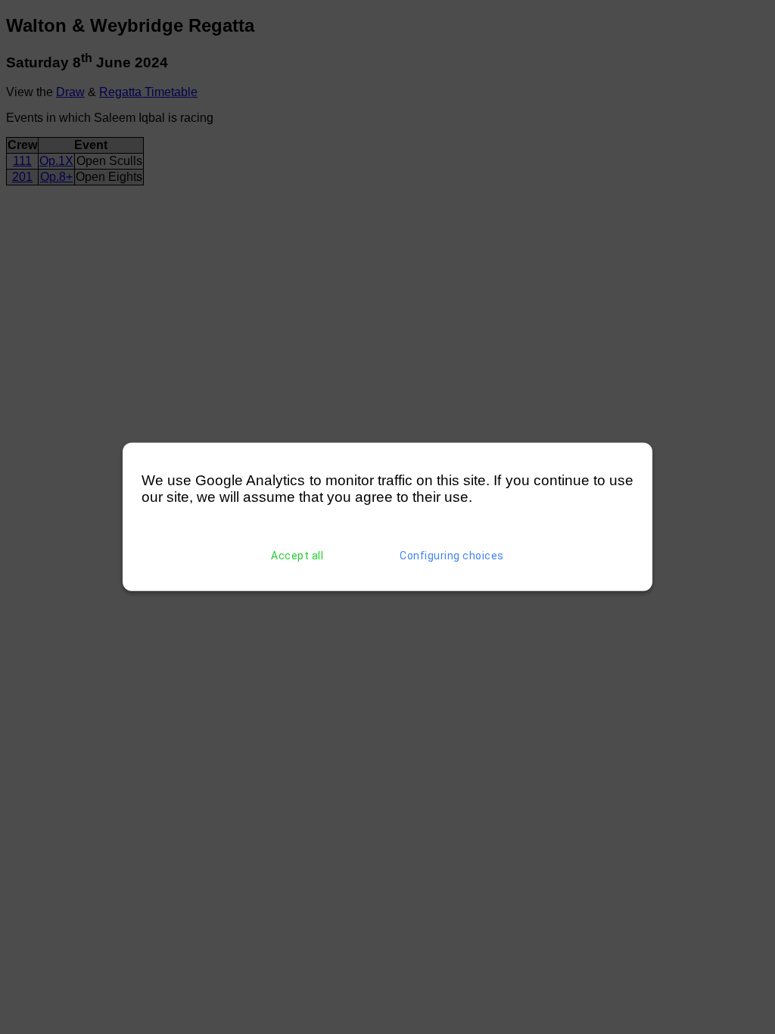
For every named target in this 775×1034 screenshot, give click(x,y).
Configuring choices (452, 556)
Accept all (297, 556)
